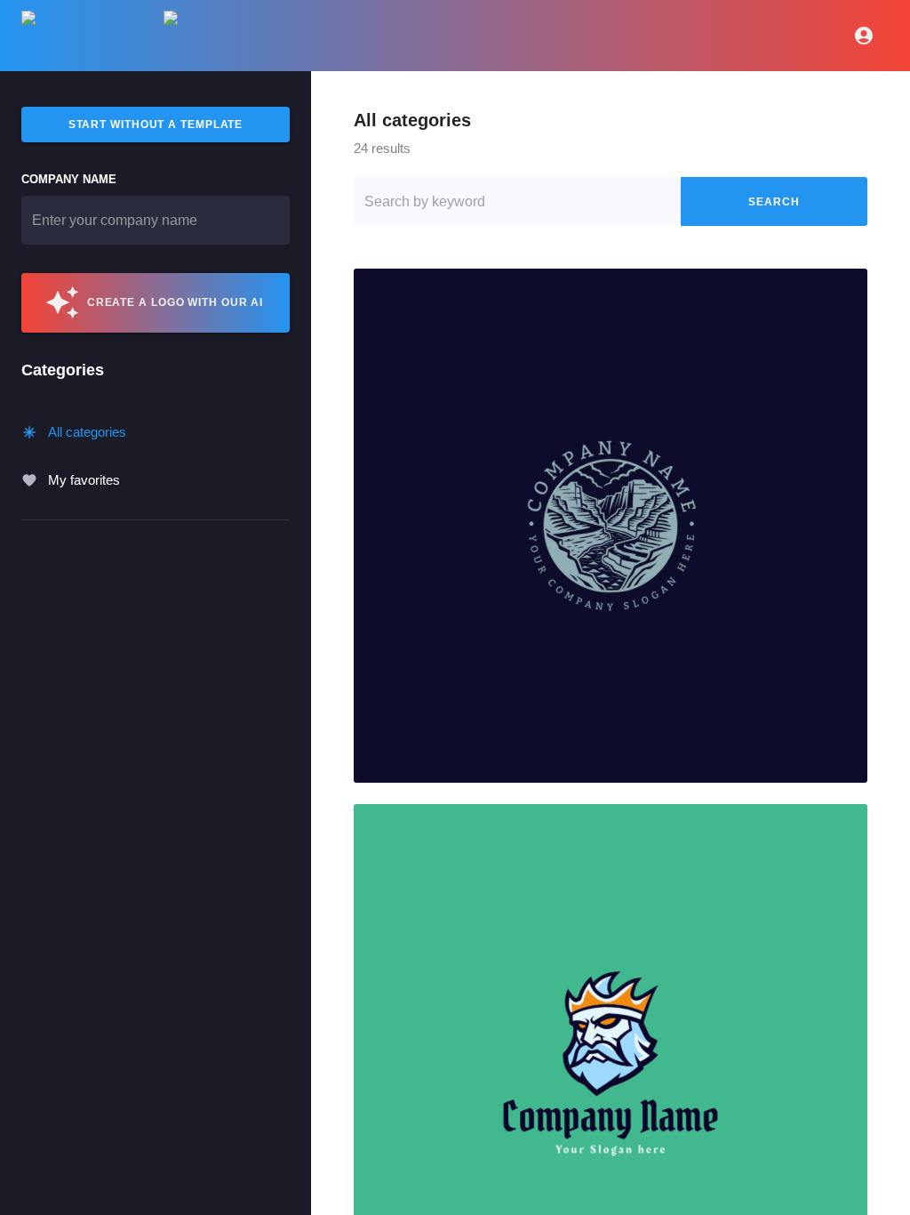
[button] (610, 526)
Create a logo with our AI (175, 302)
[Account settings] (864, 35)
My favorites (84, 479)
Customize (610, 525)
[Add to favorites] (847, 289)
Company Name (68, 179)
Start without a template (155, 124)
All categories (87, 431)
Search (773, 202)
